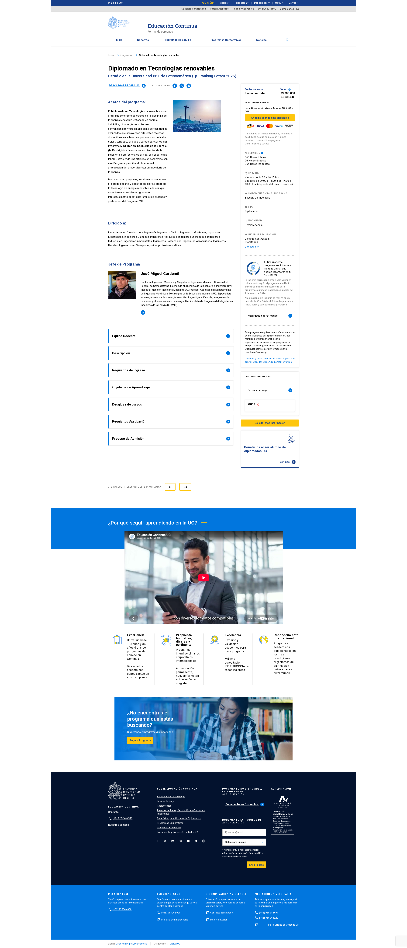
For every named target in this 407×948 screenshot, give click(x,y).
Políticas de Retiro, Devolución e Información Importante (181, 812)
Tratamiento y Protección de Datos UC (177, 832)
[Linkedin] (172, 841)
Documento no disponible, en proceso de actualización (242, 791)
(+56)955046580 (267, 9)
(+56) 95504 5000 (170, 912)
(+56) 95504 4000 (122, 909)
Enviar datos (256, 864)
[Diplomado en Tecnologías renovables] (174, 86)
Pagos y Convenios (243, 9)
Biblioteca (241, 3)
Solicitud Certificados (193, 9)
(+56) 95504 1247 (268, 918)
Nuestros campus (118, 824)
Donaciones (261, 3)
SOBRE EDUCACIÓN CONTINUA (177, 788)
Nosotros (143, 40)
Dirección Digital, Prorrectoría (131, 943)
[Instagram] (180, 841)
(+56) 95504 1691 (268, 912)
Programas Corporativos (225, 40)
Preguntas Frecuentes (169, 827)
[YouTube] (188, 841)
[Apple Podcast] (203, 841)
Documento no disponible (244, 804)
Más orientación (219, 919)
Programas (126, 55)
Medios (225, 3)
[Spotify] (196, 841)
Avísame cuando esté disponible (270, 117)
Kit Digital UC (173, 943)
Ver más (287, 461)
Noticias (261, 40)
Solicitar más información (270, 422)
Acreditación (281, 788)
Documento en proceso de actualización (242, 821)
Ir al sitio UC (115, 3)
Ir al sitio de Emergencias (174, 919)
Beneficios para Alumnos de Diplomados (179, 818)
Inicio (119, 39)
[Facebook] (158, 841)
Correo (294, 3)
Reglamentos (164, 806)
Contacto (113, 812)
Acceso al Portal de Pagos (171, 796)
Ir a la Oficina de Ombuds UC (283, 925)
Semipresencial (254, 225)
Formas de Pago (166, 801)
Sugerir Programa (140, 740)
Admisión (207, 3)
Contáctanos (287, 9)
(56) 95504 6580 (123, 818)
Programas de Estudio (180, 39)
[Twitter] (165, 841)
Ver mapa (252, 246)
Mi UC (278, 3)
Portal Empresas (219, 9)
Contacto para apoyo (221, 912)
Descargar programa (127, 85)
